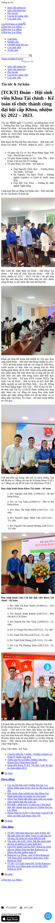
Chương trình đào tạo (17, 44)
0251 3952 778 (26, 893)
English (5, 24)
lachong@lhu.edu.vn (24, 896)
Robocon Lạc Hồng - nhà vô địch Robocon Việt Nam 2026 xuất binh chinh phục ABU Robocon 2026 (28, 858)
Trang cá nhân (16, 24)
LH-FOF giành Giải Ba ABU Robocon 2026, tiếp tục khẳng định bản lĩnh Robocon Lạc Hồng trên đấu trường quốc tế (29, 849)
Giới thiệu (12, 39)
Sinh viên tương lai (16, 7)
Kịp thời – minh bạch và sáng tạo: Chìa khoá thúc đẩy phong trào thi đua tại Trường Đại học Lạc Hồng (30, 807)
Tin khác (8, 773)
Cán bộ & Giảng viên (17, 16)
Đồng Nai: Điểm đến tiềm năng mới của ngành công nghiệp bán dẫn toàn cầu (30, 800)
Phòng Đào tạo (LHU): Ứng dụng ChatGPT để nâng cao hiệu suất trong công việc (30, 814)
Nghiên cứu (13, 42)
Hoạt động (8, 779)
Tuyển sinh (12, 50)
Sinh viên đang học (16, 10)
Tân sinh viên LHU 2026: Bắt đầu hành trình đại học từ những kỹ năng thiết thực (29, 842)
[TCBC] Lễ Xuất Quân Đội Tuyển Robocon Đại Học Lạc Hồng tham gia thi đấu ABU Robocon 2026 (28, 866)
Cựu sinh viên (14, 18)
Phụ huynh (12, 13)
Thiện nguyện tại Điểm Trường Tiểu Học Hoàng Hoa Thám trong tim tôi (27, 761)
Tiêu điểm (7, 826)
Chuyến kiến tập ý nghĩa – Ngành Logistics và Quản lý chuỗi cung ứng (29, 755)
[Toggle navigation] (23, 27)
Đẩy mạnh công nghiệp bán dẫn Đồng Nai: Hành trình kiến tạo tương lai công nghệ (28, 795)
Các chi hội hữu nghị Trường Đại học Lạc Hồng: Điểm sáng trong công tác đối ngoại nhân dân (30, 788)
